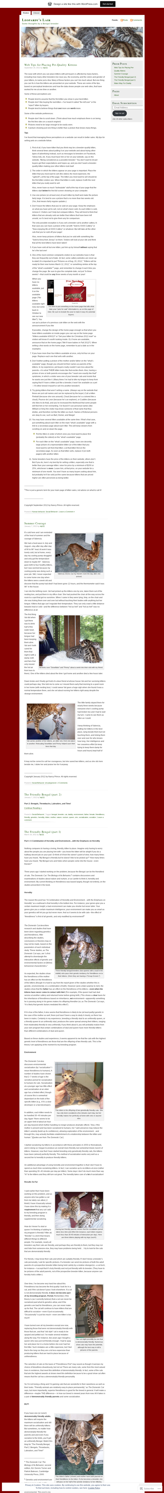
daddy (70, 814)
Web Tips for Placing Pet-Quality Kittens (50, 65)
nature (59, 817)
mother (53, 817)
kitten (47, 817)
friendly (27, 817)
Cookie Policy (94, 1488)
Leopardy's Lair (36, 19)
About (36, 13)
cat (66, 814)
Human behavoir (38, 512)
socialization (83, 817)
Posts (125, 20)
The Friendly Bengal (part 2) (43, 794)
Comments (137, 20)
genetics (34, 817)
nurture (65, 817)
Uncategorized (50, 783)
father (86, 814)
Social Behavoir (52, 512)
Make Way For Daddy (122, 83)
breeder (61, 814)
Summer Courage (35, 523)
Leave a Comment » (67, 512)
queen (71, 817)
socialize (92, 817)
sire (76, 817)
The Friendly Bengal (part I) (42, 832)
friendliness (100, 814)
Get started (108, 4)
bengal (54, 814)
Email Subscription (124, 103)
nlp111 (45, 68)
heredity (41, 817)
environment (78, 814)
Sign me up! (119, 113)
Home (26, 13)
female (92, 814)
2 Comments (63, 783)
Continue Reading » (33, 808)
